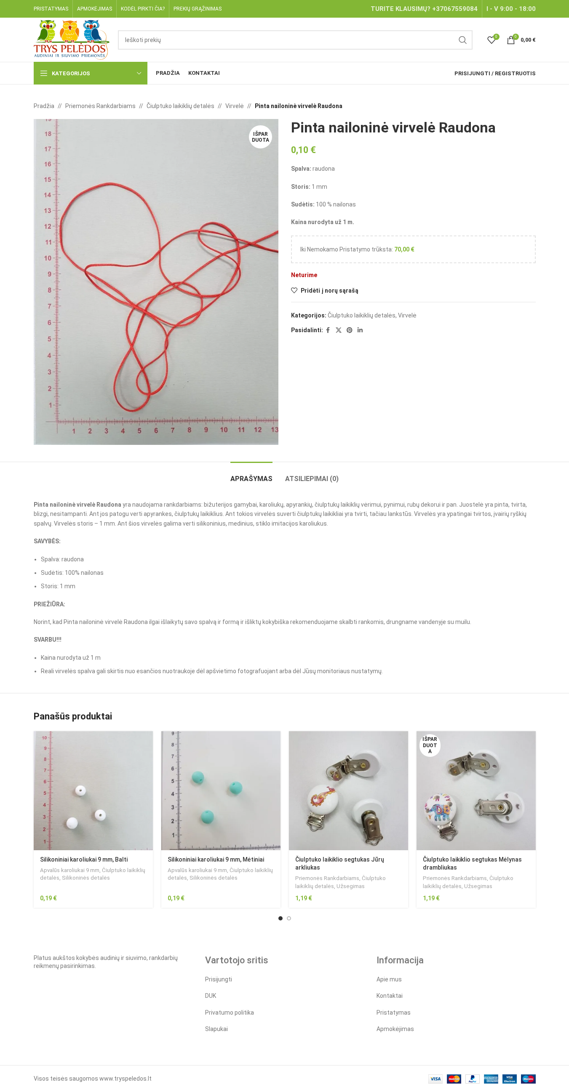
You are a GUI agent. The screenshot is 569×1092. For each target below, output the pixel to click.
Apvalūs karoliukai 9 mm (69, 870)
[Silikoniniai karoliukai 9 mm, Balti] (93, 790)
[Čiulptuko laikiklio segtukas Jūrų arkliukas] (348, 790)
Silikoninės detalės (86, 878)
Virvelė (234, 106)
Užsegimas (351, 886)
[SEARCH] (463, 40)
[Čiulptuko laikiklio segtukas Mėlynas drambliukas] (476, 790)
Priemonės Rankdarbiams (100, 106)
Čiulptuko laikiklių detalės (180, 106)
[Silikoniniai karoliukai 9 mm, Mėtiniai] (220, 790)
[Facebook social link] (328, 330)
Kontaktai (390, 995)
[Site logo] (72, 39)
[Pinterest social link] (349, 330)
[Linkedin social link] (360, 330)
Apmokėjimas (395, 1029)
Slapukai (216, 1029)
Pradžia (44, 106)
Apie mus (389, 979)
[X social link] (338, 330)
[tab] (251, 474)
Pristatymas (394, 1012)
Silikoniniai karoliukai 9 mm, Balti (84, 859)
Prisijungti (218, 979)
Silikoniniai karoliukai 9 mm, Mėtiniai (216, 859)
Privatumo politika (229, 1012)
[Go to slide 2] (289, 918)
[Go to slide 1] (280, 918)
